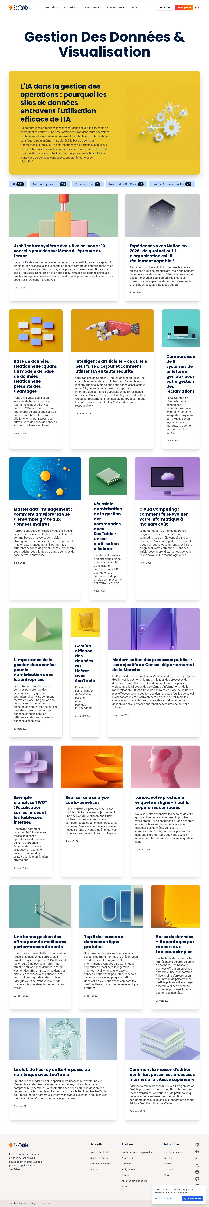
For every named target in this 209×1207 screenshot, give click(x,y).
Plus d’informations (163, 1198)
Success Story (86, 184)
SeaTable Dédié (99, 1158)
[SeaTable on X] (197, 1165)
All (17, 184)
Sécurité (46, 1203)
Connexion (164, 7)
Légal (34, 1203)
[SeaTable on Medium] (197, 1151)
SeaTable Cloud (99, 1152)
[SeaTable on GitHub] (197, 1178)
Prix (134, 7)
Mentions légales (17, 1203)
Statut (125, 1186)
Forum (125, 1175)
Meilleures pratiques (49, 184)
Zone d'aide (128, 1158)
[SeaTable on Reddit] (197, 1172)
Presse (167, 1163)
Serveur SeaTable (100, 1163)
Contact (168, 1169)
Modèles (126, 1163)
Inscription (184, 7)
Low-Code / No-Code (125, 184)
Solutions (91, 7)
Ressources (114, 7)
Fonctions (52, 7)
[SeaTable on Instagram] (197, 1158)
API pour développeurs (134, 1180)
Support (95, 1169)
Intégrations (128, 1169)
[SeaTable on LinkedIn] (197, 1144)
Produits (69, 7)
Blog (166, 1175)
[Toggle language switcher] (197, 7)
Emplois (168, 1158)
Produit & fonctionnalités (171, 184)
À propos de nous (173, 1152)
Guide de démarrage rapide (137, 1152)
